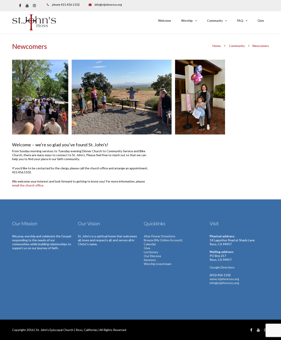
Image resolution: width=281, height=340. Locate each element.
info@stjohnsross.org (108, 4)
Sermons (150, 260)
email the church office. (28, 185)
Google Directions (222, 267)
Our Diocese (152, 256)
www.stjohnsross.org (224, 279)
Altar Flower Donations (159, 236)
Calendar (150, 244)
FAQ (240, 20)
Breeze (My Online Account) (163, 240)
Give (261, 20)
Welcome (164, 20)
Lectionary (151, 252)
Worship (187, 20)
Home (217, 46)
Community (215, 20)
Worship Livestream (157, 264)
